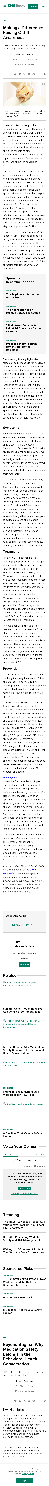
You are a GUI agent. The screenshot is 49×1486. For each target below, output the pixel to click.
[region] (24, 1160)
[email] (33, 74)
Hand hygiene (10, 777)
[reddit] (29, 74)
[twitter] (24, 74)
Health (6, 21)
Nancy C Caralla (24, 54)
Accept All (24, 1481)
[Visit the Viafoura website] (39, 1166)
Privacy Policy (28, 1474)
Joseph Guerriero (24, 1381)
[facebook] (15, 74)
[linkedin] (20, 74)
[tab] (10, 1154)
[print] (44, 74)
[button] (5, 6)
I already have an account (24, 1193)
